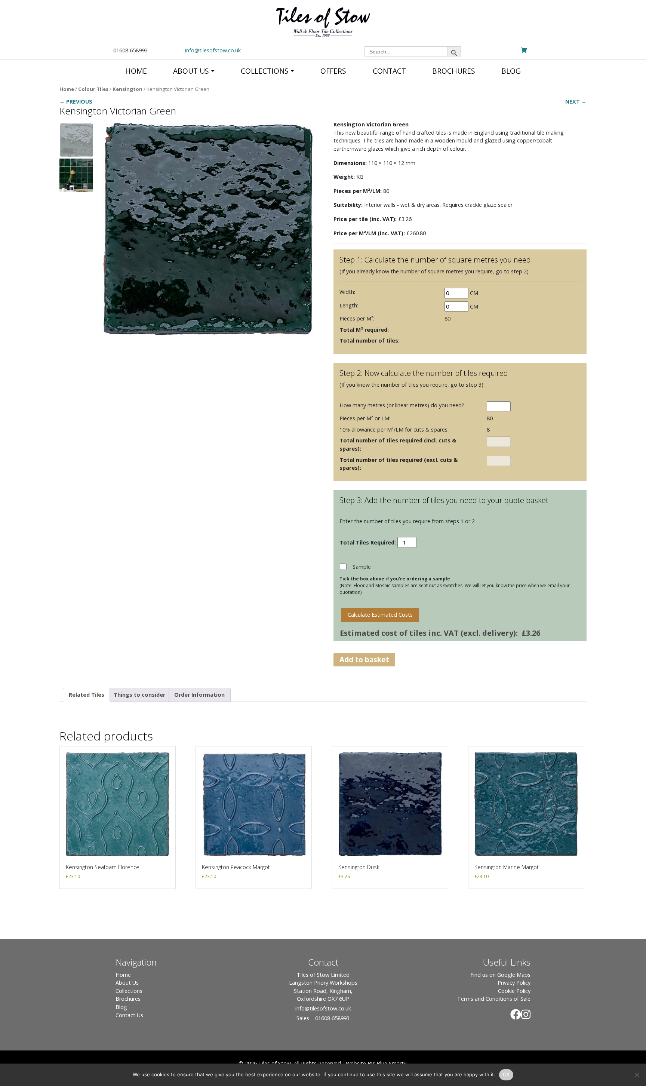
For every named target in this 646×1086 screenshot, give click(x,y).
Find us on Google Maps (500, 974)
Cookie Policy (514, 990)
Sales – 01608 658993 (323, 1018)
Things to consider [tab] (139, 694)
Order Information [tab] (199, 694)
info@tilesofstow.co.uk (213, 50)
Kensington (127, 89)
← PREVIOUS (75, 101)
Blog (121, 1006)
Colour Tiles (93, 89)
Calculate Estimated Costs (380, 614)
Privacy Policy (514, 982)
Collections (129, 990)
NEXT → (576, 101)
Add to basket (364, 659)
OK (506, 1074)
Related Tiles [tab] (86, 694)
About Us (127, 982)
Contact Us (129, 1015)
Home (66, 89)
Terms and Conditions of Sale (493, 998)
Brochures (128, 998)
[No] (636, 1075)
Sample (362, 566)
